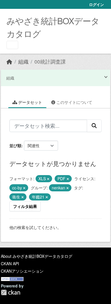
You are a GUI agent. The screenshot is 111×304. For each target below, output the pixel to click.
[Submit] (94, 125)
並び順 (15, 145)
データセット (29, 102)
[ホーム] (9, 61)
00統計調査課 (50, 61)
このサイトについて (73, 102)
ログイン (96, 4)
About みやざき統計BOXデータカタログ (36, 256)
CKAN (10, 292)
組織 (23, 61)
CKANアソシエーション (22, 271)
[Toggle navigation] (12, 45)
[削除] (48, 179)
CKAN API (10, 263)
